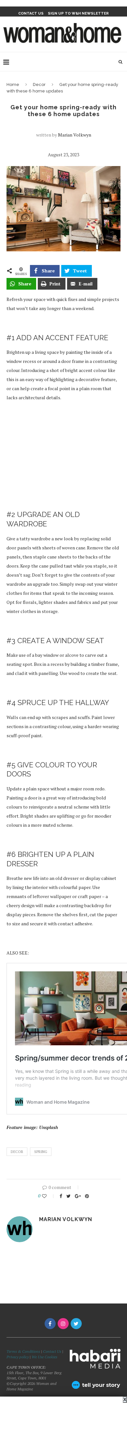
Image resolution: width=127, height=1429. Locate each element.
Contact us (31, 13)
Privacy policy (18, 1356)
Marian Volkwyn (74, 135)
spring (40, 1151)
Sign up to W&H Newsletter (78, 13)
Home (13, 84)
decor (17, 1151)
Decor (39, 84)
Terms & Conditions (23, 1351)
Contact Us (52, 1351)
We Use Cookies (44, 1356)
